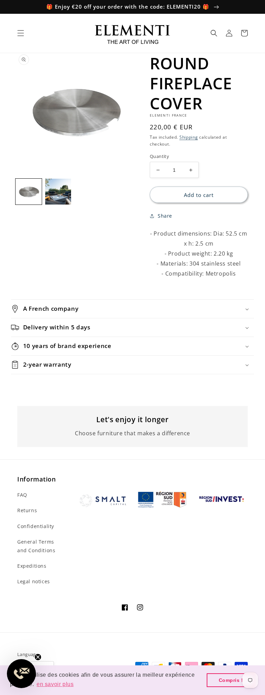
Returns (27, 510)
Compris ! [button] (231, 680)
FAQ (22, 495)
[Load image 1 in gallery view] (29, 192)
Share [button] (165, 215)
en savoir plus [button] (55, 684)
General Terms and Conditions (36, 546)
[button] (20, 33)
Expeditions (32, 566)
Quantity (159, 156)
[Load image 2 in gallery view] (58, 192)
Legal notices (33, 581)
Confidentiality (35, 526)
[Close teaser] (38, 657)
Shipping (188, 137)
